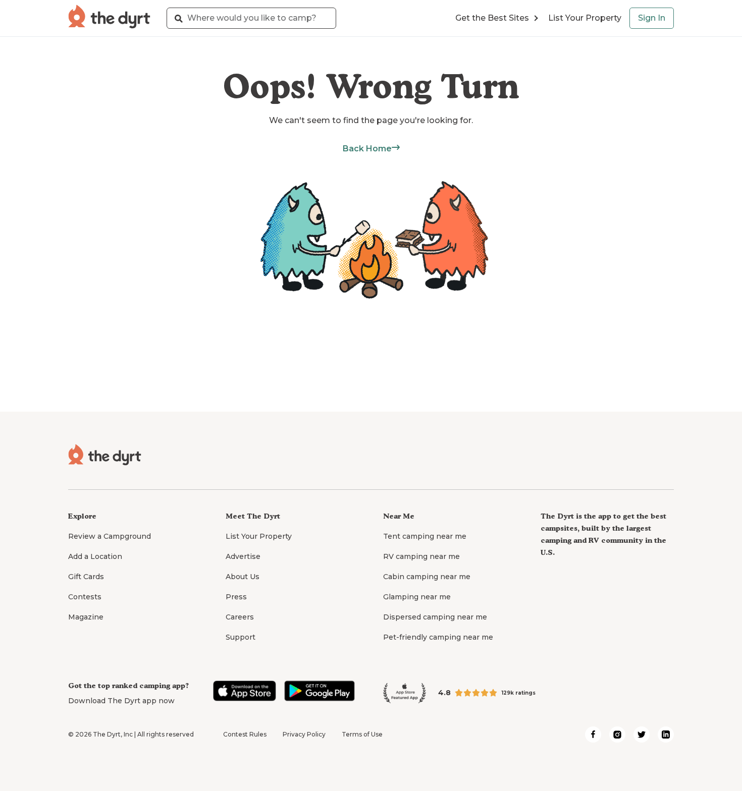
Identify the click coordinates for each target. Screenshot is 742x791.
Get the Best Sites (492, 18)
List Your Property (584, 18)
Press (236, 596)
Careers (240, 617)
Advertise (243, 556)
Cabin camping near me (426, 576)
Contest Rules (245, 734)
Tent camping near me (424, 536)
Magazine (85, 617)
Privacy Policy (304, 734)
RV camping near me (421, 556)
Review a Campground (109, 536)
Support (240, 637)
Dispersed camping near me (435, 617)
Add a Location (95, 556)
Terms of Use (362, 734)
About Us (242, 576)
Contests (84, 596)
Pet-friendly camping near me (438, 637)
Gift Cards (86, 576)
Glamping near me (417, 596)
